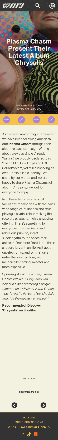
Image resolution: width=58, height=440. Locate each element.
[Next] (37, 405)
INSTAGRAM (29, 378)
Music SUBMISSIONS (29, 422)
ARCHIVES (29, 417)
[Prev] (20, 405)
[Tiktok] (29, 434)
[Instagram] (22, 434)
